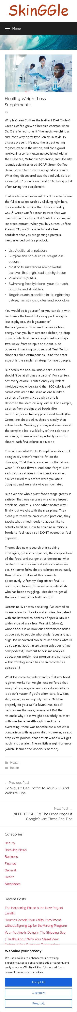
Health (14, 762)
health (14, 768)
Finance (10, 864)
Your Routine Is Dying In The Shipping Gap (35, 932)
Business (11, 857)
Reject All (38, 1003)
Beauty (10, 843)
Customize (38, 992)
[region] (38, 978)
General (10, 870)
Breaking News (16, 850)
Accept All (38, 982)
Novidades (13, 884)
